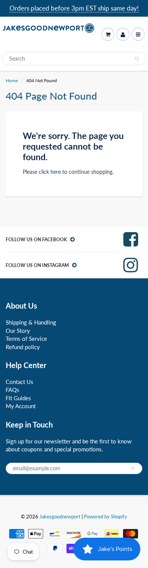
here (55, 172)
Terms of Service (26, 338)
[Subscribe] (132, 468)
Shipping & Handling (31, 322)
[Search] (136, 59)
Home (12, 80)
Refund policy (23, 346)
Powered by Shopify (105, 516)
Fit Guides (18, 398)
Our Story (18, 330)
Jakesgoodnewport (59, 516)
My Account (21, 406)
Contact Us (19, 381)
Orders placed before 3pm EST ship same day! (74, 8)
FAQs (12, 389)
